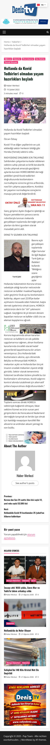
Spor (33, 581)
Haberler (17, 59)
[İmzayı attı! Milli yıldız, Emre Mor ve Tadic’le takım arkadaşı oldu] (25, 570)
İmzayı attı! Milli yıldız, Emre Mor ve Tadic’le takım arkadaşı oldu (22, 589)
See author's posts (25, 483)
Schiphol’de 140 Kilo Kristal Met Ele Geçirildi (21, 671)
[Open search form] (48, 32)
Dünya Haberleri (13, 581)
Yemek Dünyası (11, 62)
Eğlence (8, 59)
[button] (4, 32)
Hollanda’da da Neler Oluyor (17, 630)
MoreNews (26, 739)
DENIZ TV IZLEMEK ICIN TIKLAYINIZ (21, 234)
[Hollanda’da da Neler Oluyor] (25, 613)
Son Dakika (40, 59)
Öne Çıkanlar (28, 59)
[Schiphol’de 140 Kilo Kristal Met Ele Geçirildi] (25, 652)
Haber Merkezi (12, 85)
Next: (24, 513)
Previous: (23, 500)
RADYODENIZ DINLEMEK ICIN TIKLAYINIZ (24, 157)
